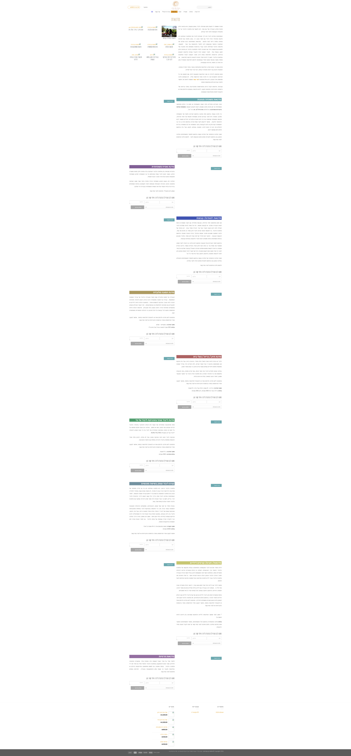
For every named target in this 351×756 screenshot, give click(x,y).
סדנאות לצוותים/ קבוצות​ (169, 38)
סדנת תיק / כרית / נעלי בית (136, 29)
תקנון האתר (156, 752)
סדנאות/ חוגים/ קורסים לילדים (136, 58)
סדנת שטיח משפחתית (152, 47)
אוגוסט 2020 (219, 712)
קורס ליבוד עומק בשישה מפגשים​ (152, 58)
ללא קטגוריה (195, 712)
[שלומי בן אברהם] (175, 5)
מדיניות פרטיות (173, 751)
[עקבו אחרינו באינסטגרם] (220, 7)
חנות (180, 12)
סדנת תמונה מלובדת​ (152, 29)
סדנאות (174, 12)
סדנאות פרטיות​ (169, 47)
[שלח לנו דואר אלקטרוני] (217, 7)
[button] (169, 101)
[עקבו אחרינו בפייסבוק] (222, 7)
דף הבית (197, 12)
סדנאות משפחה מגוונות (135, 47)
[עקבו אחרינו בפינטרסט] (215, 7)
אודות (191, 12)
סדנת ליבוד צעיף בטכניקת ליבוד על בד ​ (169, 58)
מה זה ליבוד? (166, 12)
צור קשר (157, 12)
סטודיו (185, 12)
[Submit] (198, 7)
